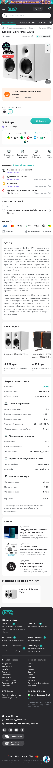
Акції (30, 666)
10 (24, 138)
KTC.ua (12, 9)
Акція (8, 56)
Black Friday (32, 686)
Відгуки (42, 22)
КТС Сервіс (7, 691)
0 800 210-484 (38, 691)
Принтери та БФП (9, 683)
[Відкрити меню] (3, 8)
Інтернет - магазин (37, 660)
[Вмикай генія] (26, 2)
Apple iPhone (7, 666)
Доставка (31, 672)
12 (11, 138)
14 (44, 138)
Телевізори (6, 675)
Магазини (31, 680)
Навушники (6, 686)
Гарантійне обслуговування (13, 695)
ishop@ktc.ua (11, 716)
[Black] (4, 111)
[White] (10, 111)
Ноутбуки (6, 669)
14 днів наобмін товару (36, 156)
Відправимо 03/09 (42, 179)
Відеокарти (6, 677)
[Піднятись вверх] (46, 751)
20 (31, 138)
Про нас (31, 664)
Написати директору (15, 720)
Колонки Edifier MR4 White (16, 354)
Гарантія (31, 669)
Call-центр (32, 699)
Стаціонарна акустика (16, 28)
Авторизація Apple (9, 698)
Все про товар (9, 22)
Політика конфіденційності (38, 683)
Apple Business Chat (40, 695)
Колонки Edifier (45, 28)
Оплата (5, 221)
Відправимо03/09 (9, 156)
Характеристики (27, 22)
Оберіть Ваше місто (22, 165)
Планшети (6, 672)
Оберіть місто (9, 620)
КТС (3, 28)
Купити (42, 121)
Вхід (39, 9)
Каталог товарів (10, 660)
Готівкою (9, 231)
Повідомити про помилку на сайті (21, 724)
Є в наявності (44, 36)
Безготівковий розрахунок (39, 231)
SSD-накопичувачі (9, 680)
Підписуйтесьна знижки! (16, 743)
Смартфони (6, 664)
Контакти (31, 677)
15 (38, 138)
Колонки (32, 28)
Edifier (46, 387)
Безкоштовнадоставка (22, 156)
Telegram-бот (16, 736)
